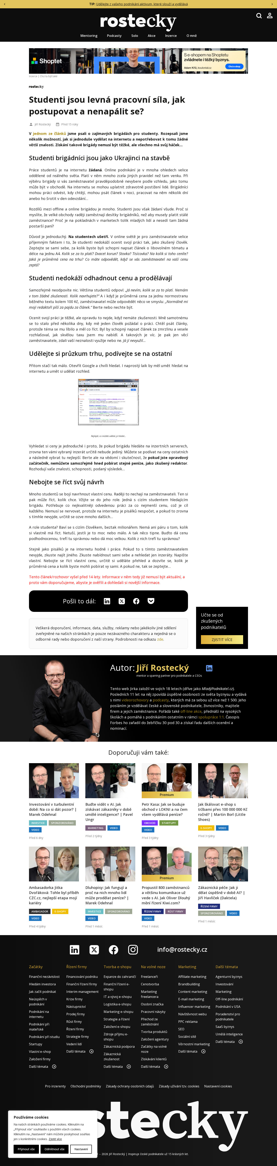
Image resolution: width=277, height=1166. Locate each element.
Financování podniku (82, 976)
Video (35, 830)
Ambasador (39, 911)
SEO (181, 1029)
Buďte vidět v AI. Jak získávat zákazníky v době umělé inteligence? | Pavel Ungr (109, 812)
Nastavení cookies (218, 1086)
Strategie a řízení (117, 1019)
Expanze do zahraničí (120, 976)
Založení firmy (39, 1059)
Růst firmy (175, 911)
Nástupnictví (76, 1006)
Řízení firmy (152, 911)
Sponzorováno (62, 823)
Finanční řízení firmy (81, 984)
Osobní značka (152, 1004)
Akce (152, 35)
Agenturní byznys (229, 976)
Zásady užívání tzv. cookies (179, 1086)
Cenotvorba (150, 984)
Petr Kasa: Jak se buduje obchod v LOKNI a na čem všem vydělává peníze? (165, 809)
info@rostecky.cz (182, 949)
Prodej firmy (75, 1014)
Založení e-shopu (117, 1026)
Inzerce (171, 35)
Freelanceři (149, 976)
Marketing (95, 828)
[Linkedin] (107, 601)
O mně (192, 35)
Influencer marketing (194, 1006)
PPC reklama (188, 1021)
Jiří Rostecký (43, 124)
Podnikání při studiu (44, 1037)
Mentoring (89, 35)
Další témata (39, 1066)
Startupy (169, 823)
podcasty (161, 700)
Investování (224, 984)
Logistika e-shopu (117, 1004)
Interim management (82, 991)
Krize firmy (74, 999)
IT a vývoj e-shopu (118, 996)
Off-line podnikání (229, 999)
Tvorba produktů (154, 1031)
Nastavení (81, 1149)
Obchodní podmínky (86, 1086)
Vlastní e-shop (40, 1051)
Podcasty (114, 35)
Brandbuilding (189, 984)
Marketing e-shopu (118, 1011)
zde (160, 639)
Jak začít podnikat (42, 991)
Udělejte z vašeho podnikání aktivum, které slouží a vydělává (142, 4)
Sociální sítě (187, 1036)
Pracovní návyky (153, 1011)
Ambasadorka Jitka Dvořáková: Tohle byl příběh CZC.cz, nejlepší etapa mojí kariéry (54, 895)
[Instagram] (133, 950)
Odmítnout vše (54, 1149)
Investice (38, 823)
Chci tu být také (48, 76)
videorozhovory (135, 700)
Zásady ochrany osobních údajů (130, 1086)
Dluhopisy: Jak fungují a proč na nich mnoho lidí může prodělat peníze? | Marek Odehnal (107, 895)
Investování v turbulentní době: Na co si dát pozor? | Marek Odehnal (53, 809)
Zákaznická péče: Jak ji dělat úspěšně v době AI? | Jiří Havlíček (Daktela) (221, 892)
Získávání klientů (154, 1059)
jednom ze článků (49, 133)
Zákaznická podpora (119, 1046)
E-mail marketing (191, 999)
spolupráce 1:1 (211, 717)
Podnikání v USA (228, 1006)
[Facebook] (113, 950)
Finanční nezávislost (44, 976)
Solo (134, 35)
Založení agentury (155, 1039)
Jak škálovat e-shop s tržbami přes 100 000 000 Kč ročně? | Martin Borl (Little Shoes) (222, 812)
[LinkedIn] (74, 950)
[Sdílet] (136, 601)
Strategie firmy (77, 1036)
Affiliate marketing (192, 976)
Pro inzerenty (55, 1086)
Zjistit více (55, 1139)
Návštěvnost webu (192, 1014)
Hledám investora (42, 984)
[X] (121, 601)
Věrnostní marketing (194, 1044)
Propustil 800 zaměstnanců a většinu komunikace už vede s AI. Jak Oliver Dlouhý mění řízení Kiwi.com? (166, 895)
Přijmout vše (26, 1149)
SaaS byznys (225, 1026)
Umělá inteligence (229, 1034)
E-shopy (206, 828)
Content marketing (192, 991)
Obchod (149, 823)
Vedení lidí (74, 1044)
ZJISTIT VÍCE (222, 639)
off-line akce (191, 711)
